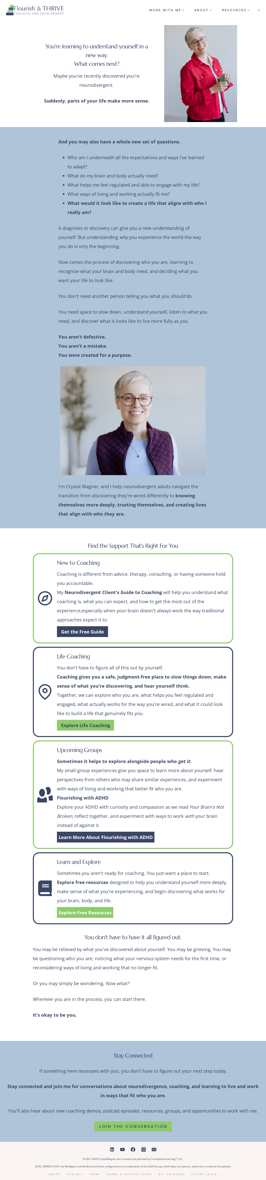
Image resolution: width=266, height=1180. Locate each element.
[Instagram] (143, 1149)
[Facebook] (133, 1149)
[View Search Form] (259, 10)
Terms (95, 1174)
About (54, 1174)
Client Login (204, 1174)
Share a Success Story (130, 1174)
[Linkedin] (112, 1149)
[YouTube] (122, 1149)
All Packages (172, 1174)
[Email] (154, 1149)
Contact (75, 1174)
